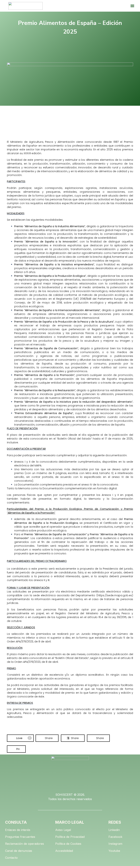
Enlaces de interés (17, 830)
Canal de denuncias (18, 851)
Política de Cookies (68, 843)
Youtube (114, 851)
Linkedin (114, 830)
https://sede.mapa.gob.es (115, 595)
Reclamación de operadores (24, 843)
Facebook (115, 837)
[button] (132, 6)
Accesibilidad (64, 851)
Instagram (115, 843)
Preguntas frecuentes (20, 837)
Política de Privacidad (70, 837)
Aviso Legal (63, 830)
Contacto (11, 857)
